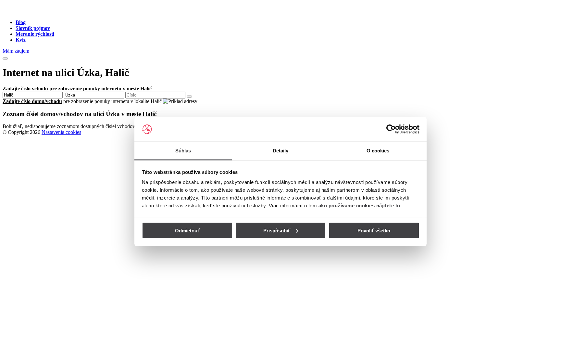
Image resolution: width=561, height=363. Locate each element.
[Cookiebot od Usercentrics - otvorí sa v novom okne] (391, 129)
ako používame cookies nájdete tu (359, 205)
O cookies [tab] (378, 150)
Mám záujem (16, 51)
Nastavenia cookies (61, 132)
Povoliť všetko (373, 230)
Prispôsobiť (276, 230)
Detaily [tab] (281, 150)
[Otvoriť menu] (5, 58)
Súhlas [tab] (183, 150)
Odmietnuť (187, 230)
